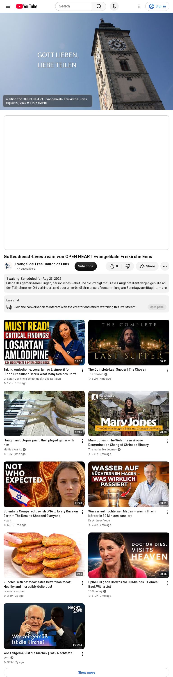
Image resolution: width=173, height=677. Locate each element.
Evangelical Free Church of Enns (42, 264)
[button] (86, 303)
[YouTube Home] (26, 6)
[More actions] (164, 266)
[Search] (99, 6)
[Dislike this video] (127, 266)
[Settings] (139, 6)
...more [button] (161, 287)
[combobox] (75, 6)
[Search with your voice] (114, 6)
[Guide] (8, 6)
